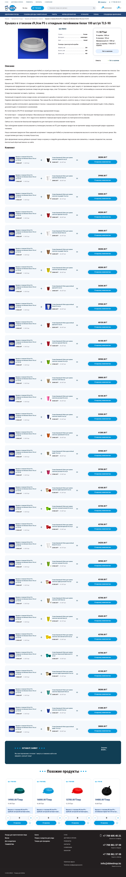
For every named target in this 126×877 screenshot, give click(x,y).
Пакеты (54, 14)
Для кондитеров (10, 841)
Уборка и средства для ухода (44, 838)
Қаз (26, 8)
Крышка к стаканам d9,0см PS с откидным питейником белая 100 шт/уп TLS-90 (26, 158)
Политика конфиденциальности (73, 865)
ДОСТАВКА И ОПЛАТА (17, 2)
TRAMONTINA (9, 844)
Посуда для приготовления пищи (16, 835)
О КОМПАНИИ (48, 2)
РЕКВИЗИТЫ (29, 2)
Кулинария (84, 14)
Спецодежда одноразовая (112, 14)
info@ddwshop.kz (111, 863)
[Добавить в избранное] (48, 31)
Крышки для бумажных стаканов (34, 19)
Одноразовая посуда (12, 14)
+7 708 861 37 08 (112, 845)
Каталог (38, 8)
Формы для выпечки (69, 14)
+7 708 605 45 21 (112, 835)
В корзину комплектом (103, 162)
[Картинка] (33, 58)
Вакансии (67, 850)
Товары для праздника (42, 841)
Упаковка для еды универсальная (35, 14)
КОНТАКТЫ (39, 2)
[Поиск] (94, 8)
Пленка (96, 14)
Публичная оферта (69, 862)
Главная (7, 19)
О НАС (6, 2)
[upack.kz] (11, 8)
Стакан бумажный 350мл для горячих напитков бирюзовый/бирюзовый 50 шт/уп (62, 654)
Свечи (37, 835)
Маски (7, 838)
